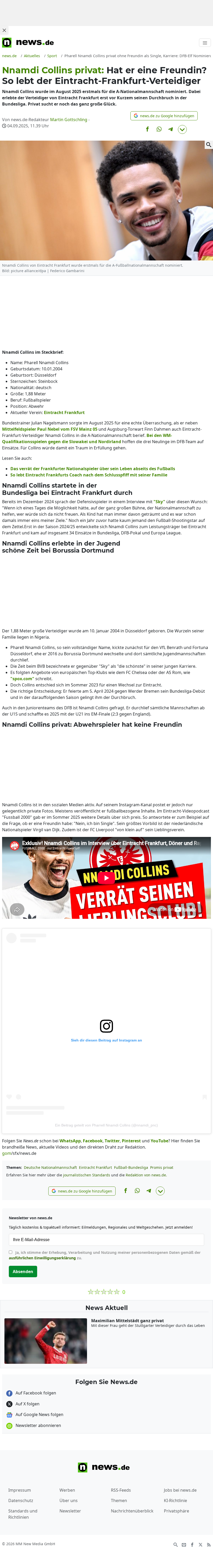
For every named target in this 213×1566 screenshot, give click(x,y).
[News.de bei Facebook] (192, 1544)
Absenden (23, 1271)
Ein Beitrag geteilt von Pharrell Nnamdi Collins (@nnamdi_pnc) (106, 1125)
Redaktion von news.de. (146, 1174)
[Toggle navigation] (205, 42)
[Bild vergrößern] (209, 145)
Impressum (19, 1490)
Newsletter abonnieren (38, 1425)
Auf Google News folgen (39, 1414)
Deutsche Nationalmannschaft (50, 1167)
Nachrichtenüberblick (132, 1511)
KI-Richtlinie (175, 1500)
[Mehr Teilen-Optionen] (182, 129)
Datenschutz (20, 1500)
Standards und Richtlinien (22, 1514)
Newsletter (70, 1511)
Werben (67, 1490)
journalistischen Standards (86, 1174)
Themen (119, 1500)
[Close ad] (4, 30)
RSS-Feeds (121, 1490)
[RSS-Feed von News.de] (209, 1544)
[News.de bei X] (200, 1544)
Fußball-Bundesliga (131, 1167)
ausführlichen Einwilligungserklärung (42, 1257)
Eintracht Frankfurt (95, 1167)
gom (6, 1153)
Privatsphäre (176, 1511)
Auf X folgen (27, 1404)
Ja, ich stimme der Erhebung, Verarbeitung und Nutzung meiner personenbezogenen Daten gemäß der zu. (105, 1255)
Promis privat (161, 1167)
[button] (164, 115)
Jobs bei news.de (180, 1490)
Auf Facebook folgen (35, 1393)
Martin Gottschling (68, 119)
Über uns (68, 1500)
